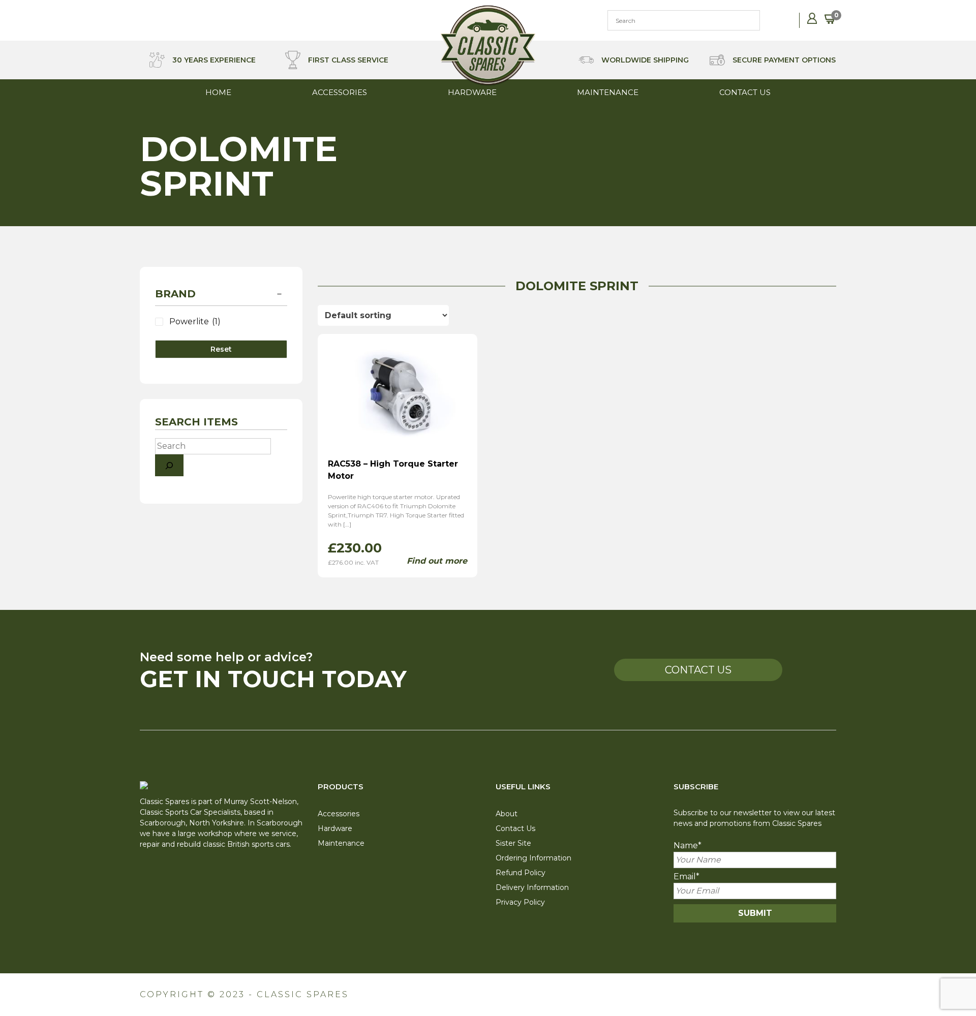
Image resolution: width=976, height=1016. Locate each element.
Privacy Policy (520, 902)
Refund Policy (520, 872)
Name (688, 845)
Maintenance (607, 92)
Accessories (339, 92)
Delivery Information (532, 887)
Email (686, 876)
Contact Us (745, 92)
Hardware (472, 92)
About (506, 813)
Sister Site (513, 843)
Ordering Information (533, 858)
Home (218, 92)
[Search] (169, 465)
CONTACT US (698, 670)
